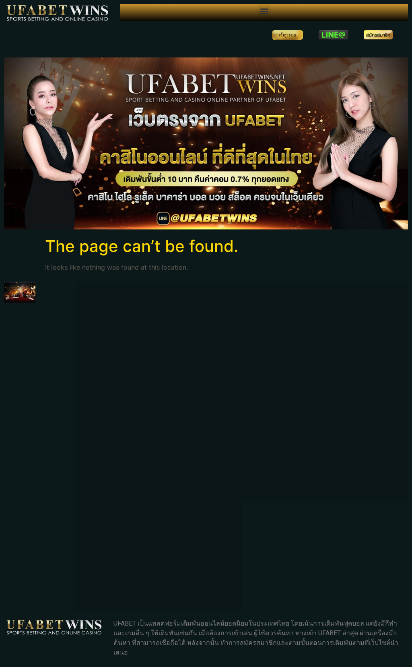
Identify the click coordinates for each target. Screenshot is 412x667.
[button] (264, 10)
